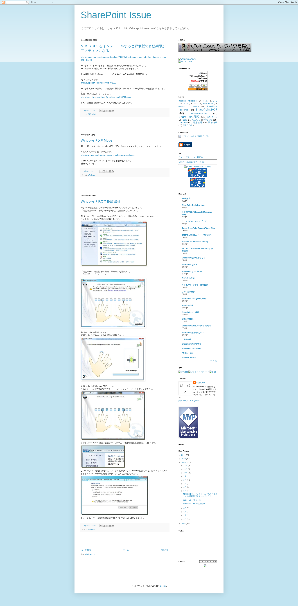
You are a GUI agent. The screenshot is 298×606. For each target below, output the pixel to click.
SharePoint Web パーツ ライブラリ (197, 326)
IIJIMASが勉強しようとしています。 (197, 235)
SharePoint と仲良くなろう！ (194, 258)
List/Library (208, 104)
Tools (184, 120)
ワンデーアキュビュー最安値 (190, 157)
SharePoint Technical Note (193, 205)
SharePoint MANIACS (191, 344)
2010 (183, 459)
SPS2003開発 (188, 319)
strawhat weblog (189, 357)
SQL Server (212, 117)
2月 (185, 515)
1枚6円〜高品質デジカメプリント (193, 162)
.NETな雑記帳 (187, 305)
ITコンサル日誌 (188, 278)
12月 (185, 465)
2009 (183, 462)
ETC (215, 100)
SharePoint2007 (206, 109)
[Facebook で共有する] (109, 110)
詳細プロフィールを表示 (188, 401)
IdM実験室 (186, 198)
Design (205, 101)
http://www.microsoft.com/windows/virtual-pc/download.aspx (108, 155)
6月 (185, 487)
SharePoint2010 (199, 113)
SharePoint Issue (116, 15)
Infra (186, 104)
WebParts (196, 120)
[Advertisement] (125, 125)
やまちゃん (201, 383)
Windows (91, 175)
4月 (185, 508)
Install (196, 104)
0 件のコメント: (90, 110)
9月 (185, 476)
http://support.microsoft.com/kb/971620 (98, 83)
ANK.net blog (187, 353)
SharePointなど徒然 (190, 312)
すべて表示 (213, 361)
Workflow (182, 122)
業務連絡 (212, 122)
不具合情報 (92, 114)
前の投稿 (164, 550)
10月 (185, 473)
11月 (185, 469)
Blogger (163, 586)
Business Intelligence (187, 101)
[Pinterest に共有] (112, 110)
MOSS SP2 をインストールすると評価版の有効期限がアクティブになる (200, 495)
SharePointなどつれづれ (192, 271)
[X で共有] (106, 110)
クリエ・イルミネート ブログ (194, 221)
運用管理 (197, 122)
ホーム (126, 550)
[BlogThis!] (103, 110)
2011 (183, 455)
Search (196, 106)
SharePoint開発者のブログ (193, 333)
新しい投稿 (86, 550)
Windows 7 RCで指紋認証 (100, 201)
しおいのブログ (188, 292)
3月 (185, 512)
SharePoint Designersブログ (194, 299)
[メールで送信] (100, 110)
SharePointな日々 (189, 265)
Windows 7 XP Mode (96, 140)
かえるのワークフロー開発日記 (195, 285)
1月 (185, 519)
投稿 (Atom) (90, 554)
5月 (185, 491)
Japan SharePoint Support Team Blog (198, 228)
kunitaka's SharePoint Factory (195, 242)
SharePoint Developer (191, 348)
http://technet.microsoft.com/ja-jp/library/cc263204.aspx (106, 97)
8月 (185, 480)
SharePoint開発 (189, 116)
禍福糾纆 (186, 339)
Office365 (181, 106)
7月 (185, 484)
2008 (183, 523)
